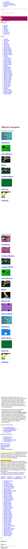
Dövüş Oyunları (8, 61)
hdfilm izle (19, 476)
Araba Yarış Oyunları (9, 486)
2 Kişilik (6, 39)
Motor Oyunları (7, 78)
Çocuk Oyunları (8, 58)
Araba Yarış (6, 33)
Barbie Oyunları (8, 50)
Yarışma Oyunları (8, 91)
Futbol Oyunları (8, 64)
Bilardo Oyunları (8, 54)
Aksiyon (6, 25)
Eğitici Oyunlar (7, 63)
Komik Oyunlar (8, 71)
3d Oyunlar (6, 40)
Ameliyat (6, 31)
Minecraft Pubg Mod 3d (10, 430)
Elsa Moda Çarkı (8, 437)
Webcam (6, 88)
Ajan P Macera (7, 441)
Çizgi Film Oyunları (9, 499)
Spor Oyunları (7, 85)
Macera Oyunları (8, 72)
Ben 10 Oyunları (8, 53)
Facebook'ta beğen (5, 445)
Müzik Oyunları (8, 79)
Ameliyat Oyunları (8, 485)
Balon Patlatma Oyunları (10, 490)
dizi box (13, 461)
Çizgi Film (6, 57)
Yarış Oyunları (7, 89)
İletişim (5, 6)
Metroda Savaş (7, 438)
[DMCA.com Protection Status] (6, 461)
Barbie (5, 28)
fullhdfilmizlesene (17, 478)
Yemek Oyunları (8, 92)
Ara (6, 547)
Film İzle (9, 478)
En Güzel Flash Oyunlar (10, 4)
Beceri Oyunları (8, 51)
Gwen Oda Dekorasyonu (10, 439)
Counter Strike (7, 431)
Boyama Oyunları (8, 497)
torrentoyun (10, 476)
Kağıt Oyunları (7, 67)
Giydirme (6, 29)
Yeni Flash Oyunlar (8, 3)
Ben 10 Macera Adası (9, 427)
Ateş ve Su (6, 32)
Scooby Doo (7, 84)
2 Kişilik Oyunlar (8, 481)
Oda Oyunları (7, 81)
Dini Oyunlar (7, 60)
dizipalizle (3, 476)
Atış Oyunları (7, 47)
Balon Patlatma (7, 49)
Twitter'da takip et (5, 446)
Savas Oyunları (7, 82)
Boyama (6, 56)
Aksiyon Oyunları (8, 483)
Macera (5, 26)
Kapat (2, 547)
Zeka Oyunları (7, 93)
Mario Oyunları (7, 77)
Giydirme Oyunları (8, 507)
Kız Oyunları (7, 68)
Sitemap (3, 448)
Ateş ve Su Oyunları (9, 488)
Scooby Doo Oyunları (9, 525)
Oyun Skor (6, 2)
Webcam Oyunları (8, 529)
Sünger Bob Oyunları (9, 528)
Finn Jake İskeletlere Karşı (10, 429)
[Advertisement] (14, 110)
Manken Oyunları (8, 75)
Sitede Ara (3, 544)
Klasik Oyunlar (7, 70)
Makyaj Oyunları (8, 74)
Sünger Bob (7, 86)
